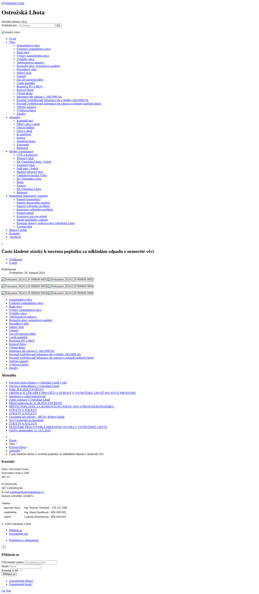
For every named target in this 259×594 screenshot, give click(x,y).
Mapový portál (18, 230)
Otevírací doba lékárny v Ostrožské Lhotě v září (38, 382)
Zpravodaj (23, 144)
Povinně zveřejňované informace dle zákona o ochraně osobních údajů (59, 103)
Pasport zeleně (25, 213)
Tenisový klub (25, 158)
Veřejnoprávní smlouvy (31, 62)
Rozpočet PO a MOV (30, 86)
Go (58, 25)
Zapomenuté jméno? (21, 580)
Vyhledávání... (10, 25)
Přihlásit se (15, 530)
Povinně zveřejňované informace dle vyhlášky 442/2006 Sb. (53, 100)
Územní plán (24, 226)
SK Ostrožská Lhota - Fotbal (34, 161)
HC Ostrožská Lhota (29, 178)
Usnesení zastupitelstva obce (34, 48)
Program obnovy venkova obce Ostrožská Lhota (46, 223)
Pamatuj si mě (10, 570)
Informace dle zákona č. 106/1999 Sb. (39, 96)
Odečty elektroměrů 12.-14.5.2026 (29, 430)
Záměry (21, 113)
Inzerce (21, 137)
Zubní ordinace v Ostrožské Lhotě (29, 399)
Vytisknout (15, 259)
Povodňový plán (26, 69)
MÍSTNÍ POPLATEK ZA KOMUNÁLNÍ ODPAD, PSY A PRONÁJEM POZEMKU (61, 406)
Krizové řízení (25, 90)
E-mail (13, 262)
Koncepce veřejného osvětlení (35, 209)
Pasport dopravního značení (33, 202)
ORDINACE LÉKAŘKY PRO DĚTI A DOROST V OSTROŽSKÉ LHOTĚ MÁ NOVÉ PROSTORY (72, 392)
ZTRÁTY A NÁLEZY (23, 410)
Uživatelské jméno (13, 562)
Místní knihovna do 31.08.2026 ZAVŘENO (35, 403)
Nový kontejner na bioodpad (26, 420)
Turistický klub (26, 165)
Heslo (5, 566)
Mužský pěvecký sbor (30, 172)
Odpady (21, 76)
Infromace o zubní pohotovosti (27, 396)
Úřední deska (25, 93)
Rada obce (23, 52)
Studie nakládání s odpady (32, 219)
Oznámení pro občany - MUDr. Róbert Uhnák (37, 416)
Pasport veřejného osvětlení (33, 206)
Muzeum (22, 192)
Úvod (12, 38)
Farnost (21, 185)
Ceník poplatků (26, 83)
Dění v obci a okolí (28, 124)
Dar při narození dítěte (30, 79)
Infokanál (22, 148)
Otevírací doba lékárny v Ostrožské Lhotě (34, 386)
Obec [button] (12, 42)
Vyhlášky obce (25, 59)
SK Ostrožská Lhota (29, 189)
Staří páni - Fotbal (27, 168)
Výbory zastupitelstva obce (33, 55)
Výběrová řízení (26, 110)
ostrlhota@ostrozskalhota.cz (27, 492)
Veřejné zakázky (26, 107)
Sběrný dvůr (24, 72)
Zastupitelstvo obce (28, 45)
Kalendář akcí (25, 120)
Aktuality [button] (14, 117)
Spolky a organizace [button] (21, 151)
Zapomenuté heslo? (20, 584)
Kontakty (14, 233)
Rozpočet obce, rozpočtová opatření (38, 66)
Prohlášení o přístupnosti (23, 540)
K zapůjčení (24, 134)
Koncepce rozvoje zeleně (32, 216)
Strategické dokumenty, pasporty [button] (28, 195)
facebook (15, 236)
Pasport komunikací (28, 199)
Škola (20, 182)
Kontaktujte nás (18, 533)
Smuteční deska (26, 141)
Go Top (6, 590)
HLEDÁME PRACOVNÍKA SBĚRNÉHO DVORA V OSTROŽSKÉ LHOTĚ (58, 427)
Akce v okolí (24, 131)
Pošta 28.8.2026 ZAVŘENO (26, 389)
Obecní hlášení (26, 127)
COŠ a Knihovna (27, 154)
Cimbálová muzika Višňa (32, 175)
